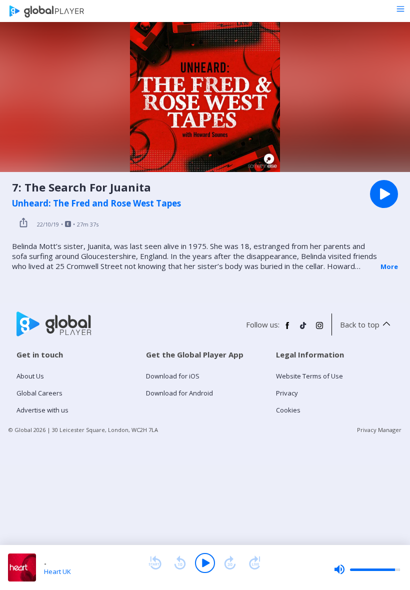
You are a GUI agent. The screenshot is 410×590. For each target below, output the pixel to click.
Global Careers (39, 393)
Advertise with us (42, 410)
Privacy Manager (379, 429)
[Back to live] (255, 563)
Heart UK (57, 571)
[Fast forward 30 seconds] (230, 563)
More (389, 266)
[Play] (205, 563)
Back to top (360, 325)
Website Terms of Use (309, 376)
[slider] (367, 570)
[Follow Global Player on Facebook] (287, 329)
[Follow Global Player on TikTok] (303, 329)
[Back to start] (155, 563)
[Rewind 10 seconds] (180, 563)
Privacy (287, 393)
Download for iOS (173, 376)
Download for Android (179, 393)
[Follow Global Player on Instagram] (319, 329)
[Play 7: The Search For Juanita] (384, 194)
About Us (30, 376)
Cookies (288, 410)
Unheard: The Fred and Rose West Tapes (96, 203)
